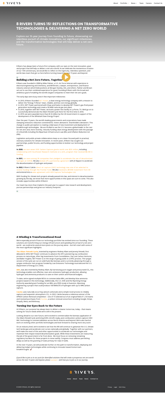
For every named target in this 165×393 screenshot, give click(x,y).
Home (69, 379)
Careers (149, 3)
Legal (115, 387)
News (133, 3)
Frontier (44, 299)
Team (141, 3)
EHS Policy (122, 387)
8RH (18, 270)
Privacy (110, 387)
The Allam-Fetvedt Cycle (27, 252)
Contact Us (158, 3)
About (115, 3)
